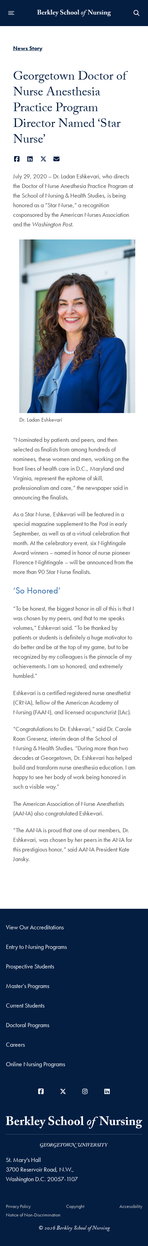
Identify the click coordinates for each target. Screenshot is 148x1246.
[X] (43, 159)
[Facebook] (17, 159)
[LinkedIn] (30, 159)
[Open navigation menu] (11, 13)
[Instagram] (85, 1091)
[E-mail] (57, 159)
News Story (27, 48)
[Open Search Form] (136, 13)
